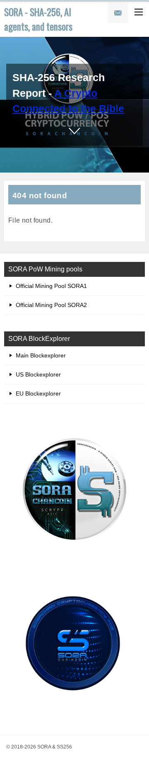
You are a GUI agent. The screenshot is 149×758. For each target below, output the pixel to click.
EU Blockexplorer (38, 393)
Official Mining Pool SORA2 (51, 305)
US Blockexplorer (38, 374)
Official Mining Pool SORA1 (51, 286)
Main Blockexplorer (41, 355)
